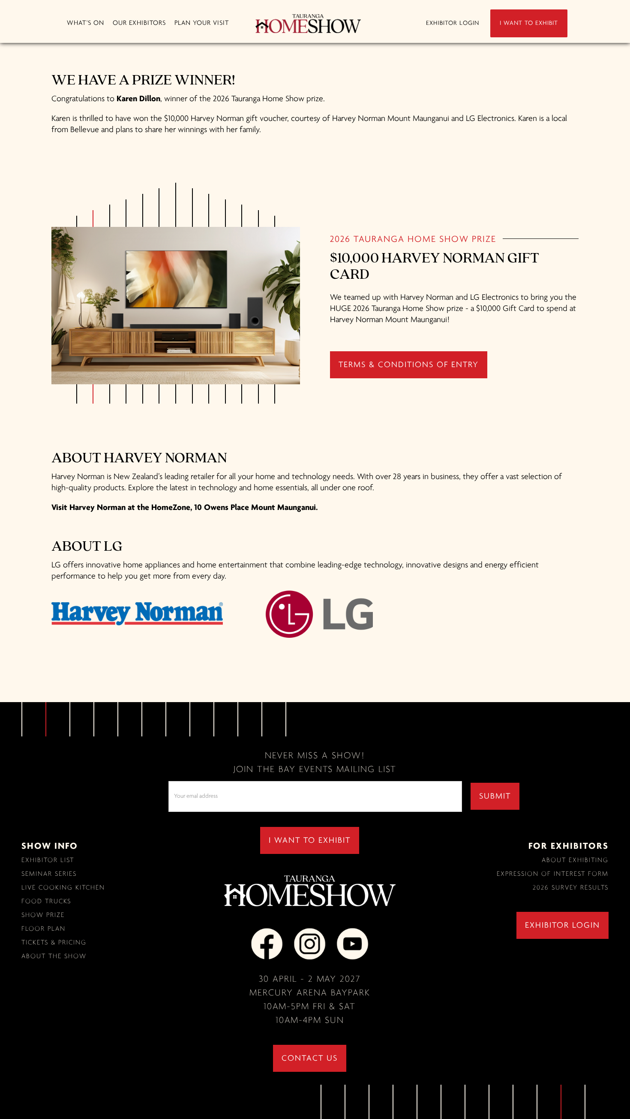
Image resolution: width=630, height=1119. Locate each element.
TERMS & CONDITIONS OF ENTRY (409, 365)
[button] (85, 23)
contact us (310, 1058)
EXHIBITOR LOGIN (452, 23)
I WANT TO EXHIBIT (529, 23)
